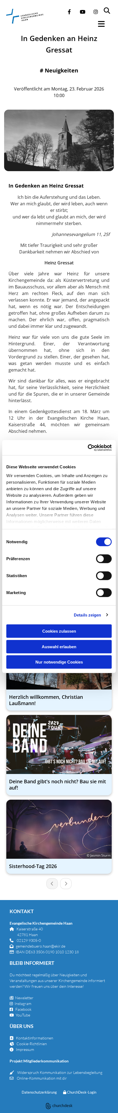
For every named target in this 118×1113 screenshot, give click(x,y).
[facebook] (69, 11)
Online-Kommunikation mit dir (42, 1078)
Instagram (23, 1003)
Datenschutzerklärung (39, 1092)
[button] (104, 24)
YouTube (23, 1015)
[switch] (104, 558)
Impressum (25, 1049)
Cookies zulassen (59, 631)
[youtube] (82, 11)
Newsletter (21, 997)
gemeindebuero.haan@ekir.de (40, 946)
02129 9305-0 (29, 940)
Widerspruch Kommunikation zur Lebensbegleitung (59, 1072)
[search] (110, 8)
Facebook (23, 1009)
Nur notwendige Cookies (59, 662)
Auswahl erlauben (59, 646)
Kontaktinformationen (34, 1038)
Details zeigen (87, 614)
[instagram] (95, 11)
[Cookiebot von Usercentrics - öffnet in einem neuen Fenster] (88, 447)
